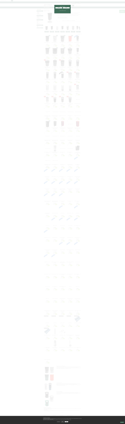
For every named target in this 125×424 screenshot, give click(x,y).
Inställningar (58, 421)
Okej (66, 421)
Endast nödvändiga (62, 421)
